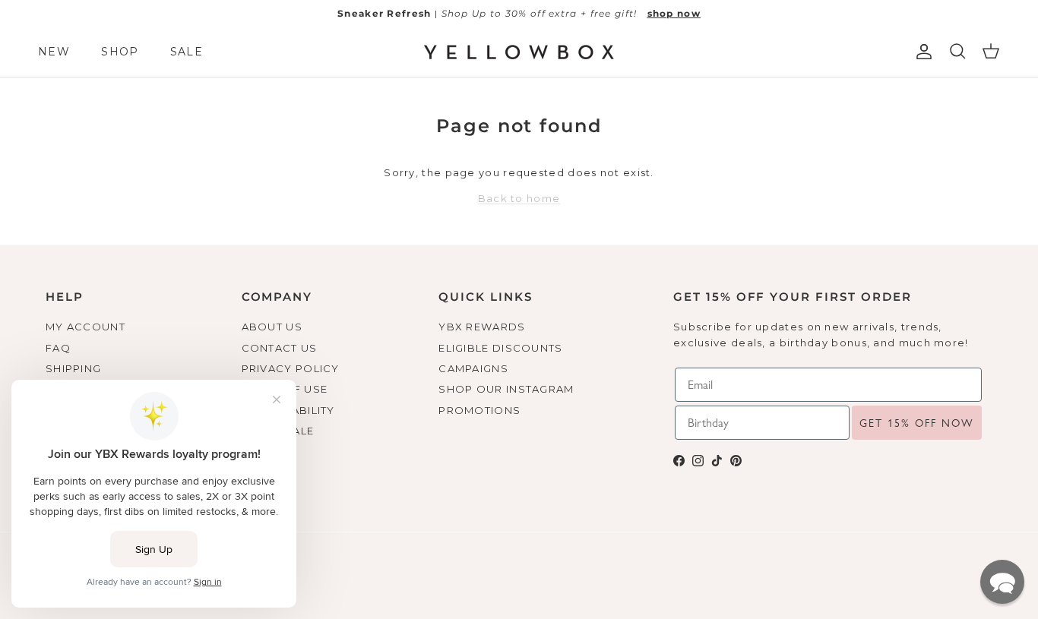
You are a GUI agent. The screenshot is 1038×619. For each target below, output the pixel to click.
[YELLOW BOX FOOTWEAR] (519, 52)
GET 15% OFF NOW (916, 423)
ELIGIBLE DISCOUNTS (500, 348)
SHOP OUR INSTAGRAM (506, 389)
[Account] (921, 52)
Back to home (519, 198)
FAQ (58, 348)
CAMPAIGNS (473, 368)
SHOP (119, 51)
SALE (186, 51)
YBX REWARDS (481, 327)
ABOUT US (272, 327)
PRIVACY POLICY (291, 368)
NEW (54, 51)
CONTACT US (280, 348)
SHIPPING (73, 368)
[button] (1002, 582)
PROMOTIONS (479, 410)
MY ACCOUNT (85, 327)
